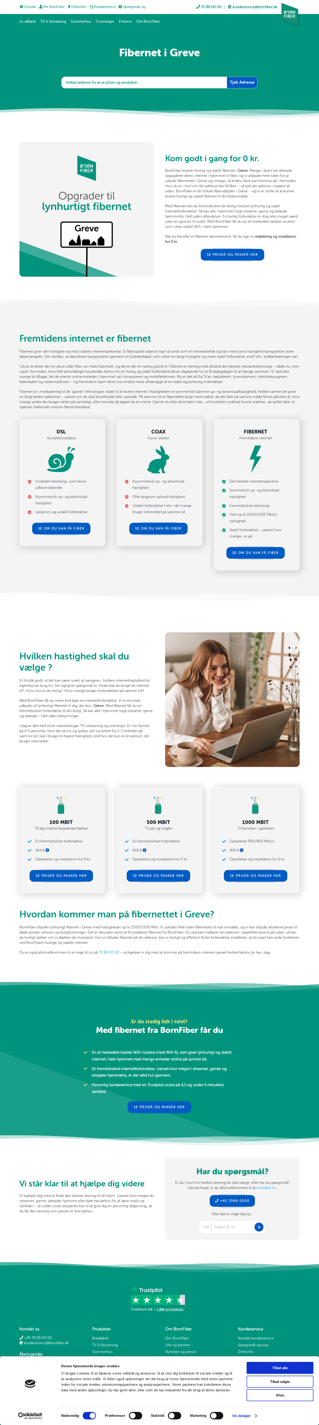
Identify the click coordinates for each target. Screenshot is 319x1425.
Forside (30, 7)
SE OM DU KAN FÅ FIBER (61, 528)
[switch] (135, 1415)
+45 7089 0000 (234, 1201)
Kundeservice (104, 7)
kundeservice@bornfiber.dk (46, 1343)
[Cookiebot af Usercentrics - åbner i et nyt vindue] (30, 1415)
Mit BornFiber (54, 7)
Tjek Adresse (242, 82)
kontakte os (266, 1188)
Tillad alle (280, 1368)
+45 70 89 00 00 (37, 1338)
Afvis (280, 1395)
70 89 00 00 (109, 952)
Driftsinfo (79, 7)
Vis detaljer (241, 1416)
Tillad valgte (280, 1382)
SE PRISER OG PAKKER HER (232, 254)
